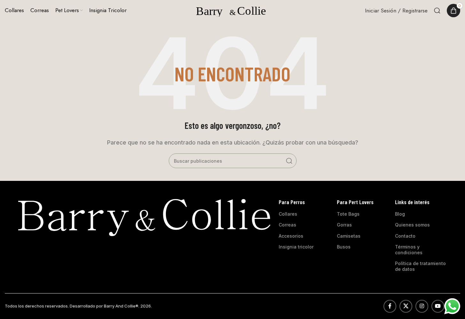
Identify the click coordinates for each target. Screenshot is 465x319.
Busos (344, 246)
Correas (287, 224)
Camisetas (348, 236)
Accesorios (291, 236)
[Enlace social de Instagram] (421, 306)
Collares (288, 214)
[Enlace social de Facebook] (390, 306)
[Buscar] (437, 10)
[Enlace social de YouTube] (437, 306)
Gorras (344, 224)
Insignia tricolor (296, 246)
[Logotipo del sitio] (232, 10)
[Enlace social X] (405, 306)
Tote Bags (348, 214)
